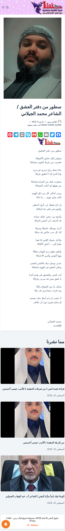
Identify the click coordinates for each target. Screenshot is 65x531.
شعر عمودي (32, 125)
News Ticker (48, 125)
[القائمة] (7, 7)
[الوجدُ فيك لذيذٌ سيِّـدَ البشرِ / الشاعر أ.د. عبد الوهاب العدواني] (32, 473)
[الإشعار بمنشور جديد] (6, 524)
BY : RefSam (32, 525)
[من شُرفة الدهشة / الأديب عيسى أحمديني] (32, 420)
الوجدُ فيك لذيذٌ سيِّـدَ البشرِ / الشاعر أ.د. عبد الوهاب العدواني (35, 496)
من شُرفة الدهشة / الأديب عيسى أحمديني (43, 442)
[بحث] (3, 7)
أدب (39, 125)
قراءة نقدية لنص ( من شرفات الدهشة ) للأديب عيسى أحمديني (33, 388)
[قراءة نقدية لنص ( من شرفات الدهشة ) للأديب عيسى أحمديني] (32, 366)
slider (58, 125)
